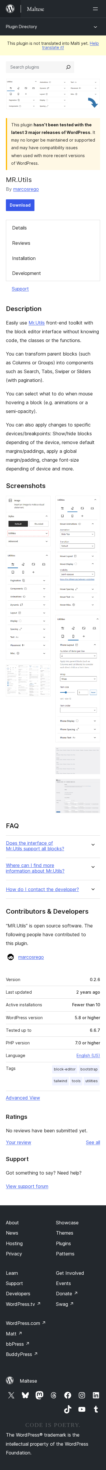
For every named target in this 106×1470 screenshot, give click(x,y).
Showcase (67, 1223)
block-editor (65, 1069)
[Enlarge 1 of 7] (43, 504)
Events (63, 1283)
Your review (18, 1142)
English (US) (88, 1055)
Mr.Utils (37, 323)
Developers (18, 1293)
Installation (24, 258)
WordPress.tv (23, 1304)
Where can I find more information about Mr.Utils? (35, 868)
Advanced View (23, 1098)
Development (26, 273)
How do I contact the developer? (42, 889)
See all (93, 1142)
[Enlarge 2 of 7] (43, 559)
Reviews (21, 243)
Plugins (63, 1243)
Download (20, 205)
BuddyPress (22, 1354)
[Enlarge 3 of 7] (43, 672)
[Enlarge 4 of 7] (92, 504)
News (12, 1233)
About (12, 1223)
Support (20, 289)
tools (76, 1081)
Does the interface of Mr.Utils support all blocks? (35, 846)
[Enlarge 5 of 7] (92, 623)
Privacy (14, 1254)
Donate (67, 1293)
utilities (91, 1081)
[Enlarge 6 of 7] (92, 755)
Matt (14, 1334)
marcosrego (26, 189)
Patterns (65, 1254)
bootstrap (89, 1069)
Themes (64, 1233)
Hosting (14, 1243)
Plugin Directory (21, 26)
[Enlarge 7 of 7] (92, 787)
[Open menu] (96, 9)
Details (19, 228)
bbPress (18, 1344)
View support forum (27, 1186)
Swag (65, 1304)
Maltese (28, 1381)
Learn (12, 1273)
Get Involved (70, 1273)
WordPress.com (26, 1323)
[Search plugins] (68, 67)
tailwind (60, 1081)
